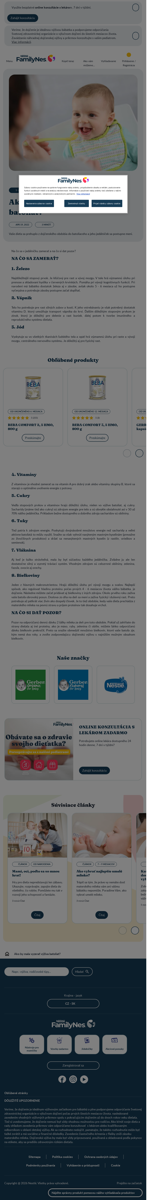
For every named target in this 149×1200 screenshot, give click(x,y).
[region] (73, 194)
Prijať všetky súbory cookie (106, 203)
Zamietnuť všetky (76, 203)
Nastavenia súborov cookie (39, 203)
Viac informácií (83, 193)
